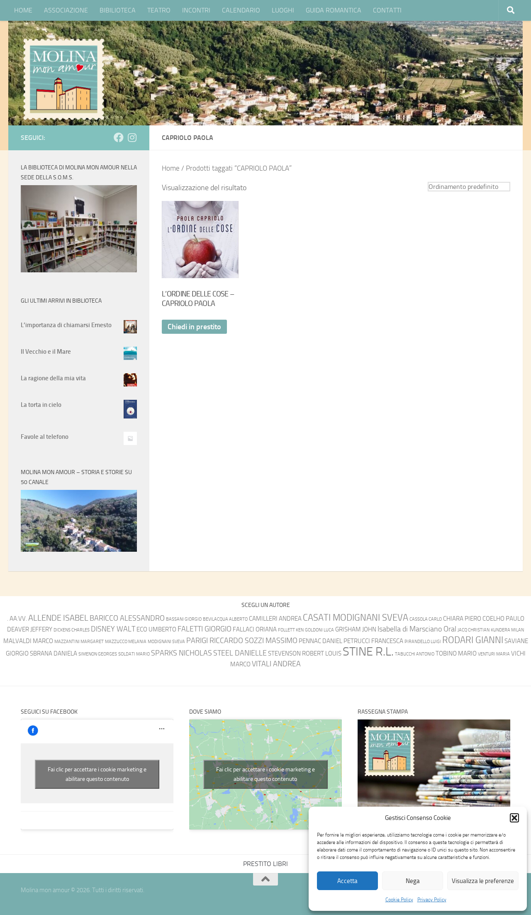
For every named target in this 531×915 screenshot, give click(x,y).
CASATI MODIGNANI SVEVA (355, 617)
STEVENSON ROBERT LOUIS (304, 653)
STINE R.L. (368, 651)
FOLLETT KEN (291, 630)
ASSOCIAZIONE (66, 10)
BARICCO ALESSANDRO (127, 618)
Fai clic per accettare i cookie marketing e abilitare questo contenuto (97, 774)
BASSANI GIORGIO (184, 619)
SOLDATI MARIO (134, 654)
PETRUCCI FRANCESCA (373, 641)
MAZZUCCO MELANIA (125, 641)
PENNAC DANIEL (320, 641)
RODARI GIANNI (472, 640)
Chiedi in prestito (194, 326)
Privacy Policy (431, 900)
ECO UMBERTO (156, 629)
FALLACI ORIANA (255, 629)
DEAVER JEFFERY (29, 629)
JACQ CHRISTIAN (474, 630)
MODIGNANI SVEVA (166, 641)
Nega (413, 881)
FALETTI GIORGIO (204, 629)
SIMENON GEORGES (97, 654)
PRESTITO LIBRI (265, 864)
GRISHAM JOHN (355, 629)
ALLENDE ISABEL (58, 618)
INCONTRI (196, 10)
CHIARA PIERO (462, 618)
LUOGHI (283, 10)
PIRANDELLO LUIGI (422, 641)
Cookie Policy (399, 900)
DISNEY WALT (113, 629)
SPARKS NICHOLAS (181, 653)
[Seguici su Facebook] (119, 137)
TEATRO (159, 10)
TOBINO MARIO (456, 653)
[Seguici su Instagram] (132, 137)
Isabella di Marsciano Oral (417, 629)
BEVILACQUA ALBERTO (225, 619)
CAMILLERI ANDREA (275, 618)
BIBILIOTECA (118, 10)
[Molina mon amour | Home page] (63, 78)
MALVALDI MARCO (28, 641)
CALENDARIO (241, 10)
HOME (23, 10)
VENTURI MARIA (494, 654)
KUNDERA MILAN (507, 630)
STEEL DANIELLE (240, 653)
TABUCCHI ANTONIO (414, 654)
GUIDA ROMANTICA (333, 10)
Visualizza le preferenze (483, 881)
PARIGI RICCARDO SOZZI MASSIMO (241, 640)
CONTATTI (387, 10)
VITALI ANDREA (276, 664)
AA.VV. (18, 618)
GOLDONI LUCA (319, 630)
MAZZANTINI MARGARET (79, 641)
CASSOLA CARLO (425, 619)
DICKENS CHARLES (72, 630)
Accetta (347, 881)
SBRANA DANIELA (53, 653)
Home (171, 168)
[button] (514, 818)
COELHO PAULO (503, 618)
